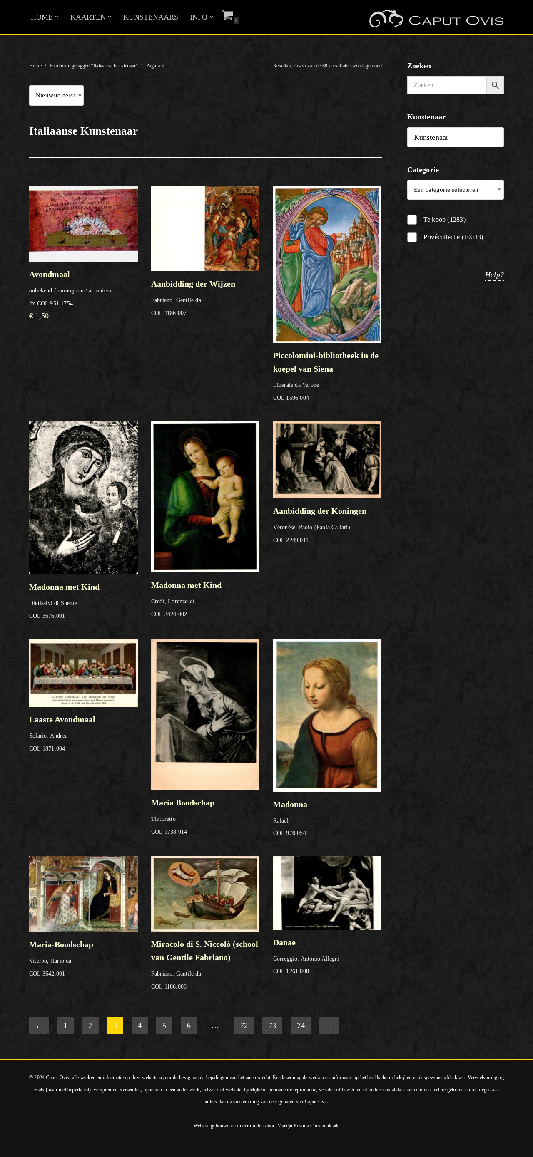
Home (35, 66)
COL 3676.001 (64, 600)
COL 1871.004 (62, 733)
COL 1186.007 (193, 297)
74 (300, 1025)
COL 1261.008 (306, 956)
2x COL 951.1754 (70, 295)
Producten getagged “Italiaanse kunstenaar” (94, 66)
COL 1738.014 (182, 816)
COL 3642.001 (61, 958)
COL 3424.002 (186, 598)
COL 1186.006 (204, 964)
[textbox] (456, 190)
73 (272, 1025)
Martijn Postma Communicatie (308, 1126)
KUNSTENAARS (150, 17)
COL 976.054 (290, 818)
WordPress (120, 1146)
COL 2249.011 (319, 524)
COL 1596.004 (326, 376)
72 (244, 1025)
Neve (14, 1146)
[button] (57, 17)
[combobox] (455, 190)
